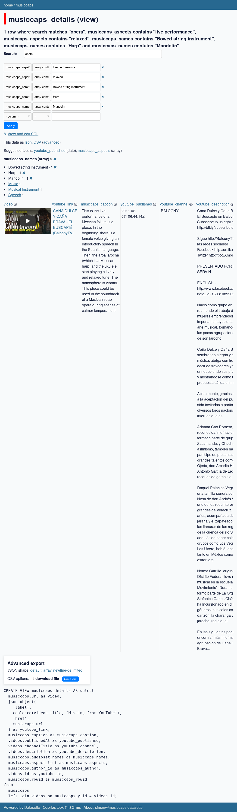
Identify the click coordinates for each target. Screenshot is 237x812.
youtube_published (49, 150)
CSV (37, 142)
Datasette (32, 807)
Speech (14, 194)
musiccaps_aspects (94, 150)
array (47, 670)
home (8, 5)
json (28, 142)
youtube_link (62, 204)
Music (13, 183)
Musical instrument (23, 189)
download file (46, 678)
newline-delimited (67, 670)
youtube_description (213, 204)
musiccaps (24, 5)
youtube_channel (174, 204)
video (8, 204)
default (35, 670)
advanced (51, 142)
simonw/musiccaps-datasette (119, 807)
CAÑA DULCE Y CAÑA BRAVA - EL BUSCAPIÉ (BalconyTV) (65, 221)
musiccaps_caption (97, 204)
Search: (10, 53)
